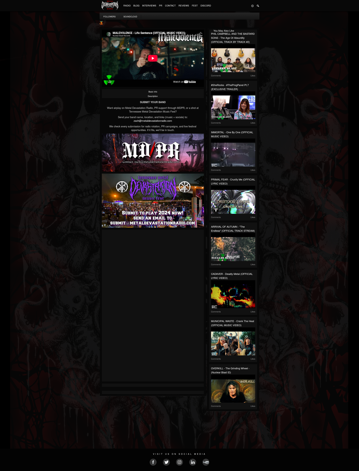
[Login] (252, 6)
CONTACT (170, 5)
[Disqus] (152, 269)
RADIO (127, 5)
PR (160, 5)
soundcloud (130, 16)
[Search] (258, 6)
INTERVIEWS (149, 5)
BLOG (136, 5)
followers (109, 16)
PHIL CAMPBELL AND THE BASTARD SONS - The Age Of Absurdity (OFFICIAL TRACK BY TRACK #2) (233, 38)
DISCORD (206, 5)
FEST (195, 5)
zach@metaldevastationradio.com (153, 120)
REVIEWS (184, 5)
